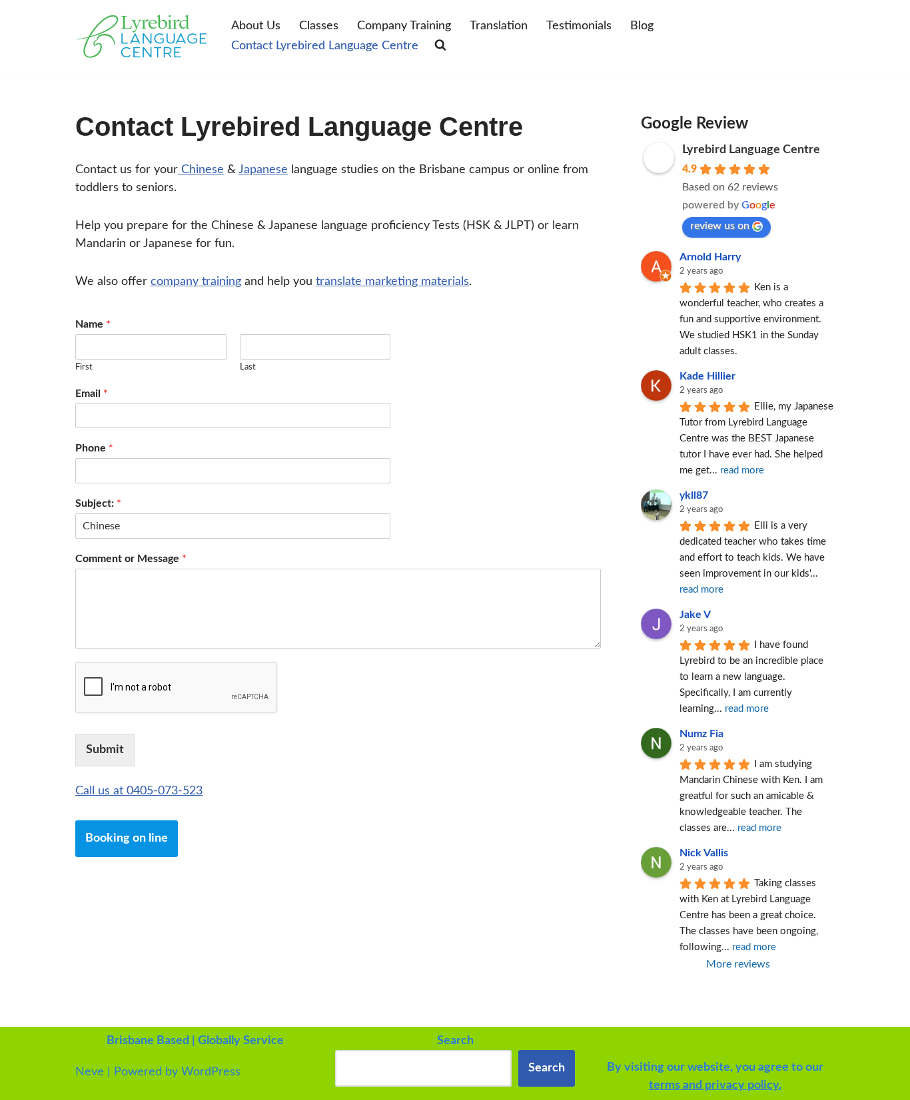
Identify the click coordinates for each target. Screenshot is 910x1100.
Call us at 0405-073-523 (139, 791)
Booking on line (126, 838)
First (84, 367)
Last (248, 367)
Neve (89, 1072)
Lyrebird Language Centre (751, 150)
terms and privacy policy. (715, 1085)
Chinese (201, 170)
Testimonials (579, 26)
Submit (105, 750)
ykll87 (694, 495)
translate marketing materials (392, 282)
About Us (255, 26)
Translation (499, 26)
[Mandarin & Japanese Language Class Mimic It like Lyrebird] (142, 36)
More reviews (738, 964)
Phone (94, 448)
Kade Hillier (707, 376)
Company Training (404, 26)
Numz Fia (701, 733)
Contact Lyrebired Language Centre (324, 46)
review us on (719, 225)
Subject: (98, 503)
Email (91, 393)
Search (546, 1068)
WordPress (210, 1072)
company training (196, 282)
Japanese (263, 170)
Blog (642, 26)
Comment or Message (131, 558)
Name (93, 324)
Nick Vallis (704, 853)
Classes (318, 26)
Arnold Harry (710, 257)
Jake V (695, 614)
